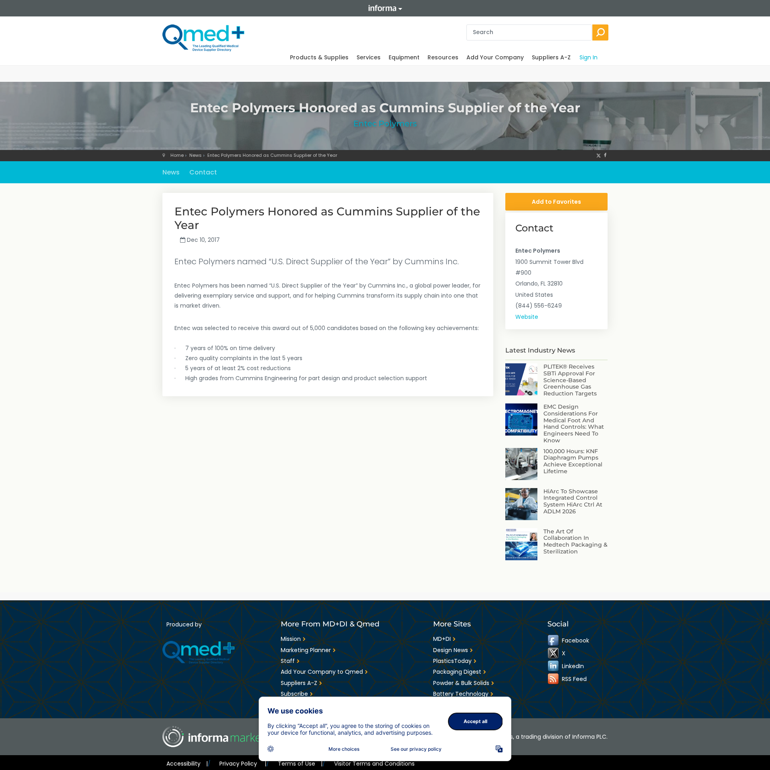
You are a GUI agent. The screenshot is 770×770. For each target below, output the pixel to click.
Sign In (589, 57)
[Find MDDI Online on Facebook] (553, 640)
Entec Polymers (385, 123)
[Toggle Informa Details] (385, 8)
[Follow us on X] (599, 155)
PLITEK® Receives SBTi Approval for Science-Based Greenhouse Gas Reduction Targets (570, 380)
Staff (288, 661)
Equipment (404, 57)
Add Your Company (495, 57)
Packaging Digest (457, 672)
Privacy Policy (242, 764)
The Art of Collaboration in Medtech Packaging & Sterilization (575, 541)
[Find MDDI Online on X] (553, 653)
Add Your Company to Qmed (322, 672)
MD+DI (442, 639)
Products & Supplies (319, 57)
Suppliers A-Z (551, 57)
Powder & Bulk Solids (461, 683)
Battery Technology (460, 694)
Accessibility (187, 764)
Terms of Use (300, 764)
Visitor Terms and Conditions (374, 764)
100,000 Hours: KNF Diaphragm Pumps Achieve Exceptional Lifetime (572, 461)
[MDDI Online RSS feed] (553, 679)
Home (177, 155)
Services (369, 57)
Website (526, 317)
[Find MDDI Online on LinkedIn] (553, 666)
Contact (203, 172)
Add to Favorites (556, 202)
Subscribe (294, 694)
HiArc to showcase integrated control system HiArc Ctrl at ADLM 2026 (572, 501)
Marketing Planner (306, 650)
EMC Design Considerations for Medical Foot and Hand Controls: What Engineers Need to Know (573, 423)
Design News (450, 650)
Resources (443, 57)
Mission (291, 639)
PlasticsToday (452, 661)
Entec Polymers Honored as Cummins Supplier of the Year (272, 155)
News (195, 155)
